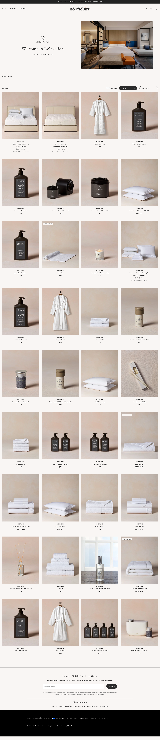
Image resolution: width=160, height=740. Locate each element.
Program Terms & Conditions (87, 718)
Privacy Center (45, 718)
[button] (156, 9)
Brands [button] (13, 9)
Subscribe (112, 686)
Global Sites (104, 706)
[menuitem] (6, 9)
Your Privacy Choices (61, 718)
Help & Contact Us (103, 718)
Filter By (124, 88)
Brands (4, 76)
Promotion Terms (80, 706)
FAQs (72, 706)
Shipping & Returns (92, 706)
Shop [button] (4, 9)
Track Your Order (64, 706)
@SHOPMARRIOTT (81, 702)
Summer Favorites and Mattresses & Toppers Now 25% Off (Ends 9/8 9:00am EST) (80, 2)
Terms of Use (73, 718)
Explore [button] (23, 9)
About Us (54, 706)
